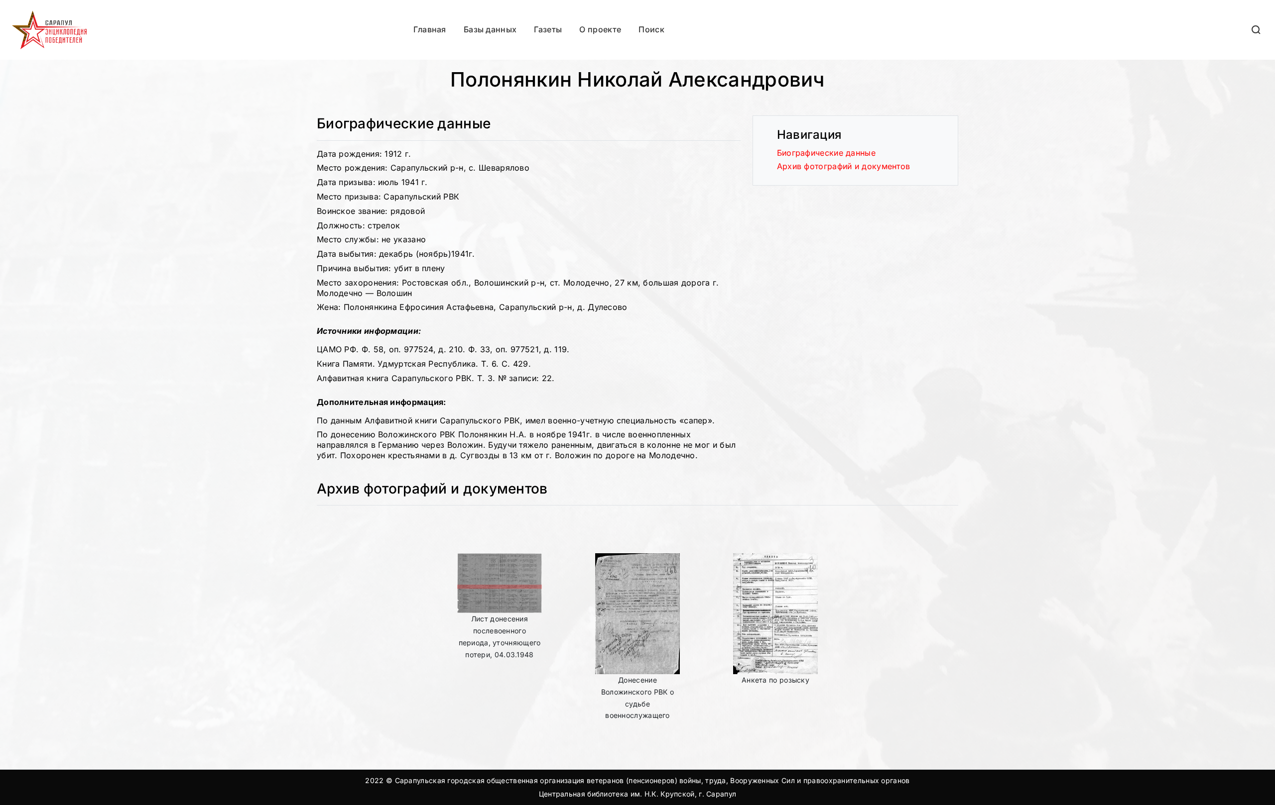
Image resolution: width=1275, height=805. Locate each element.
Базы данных (490, 29)
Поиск (651, 29)
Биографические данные (826, 153)
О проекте (600, 29)
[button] (1256, 29)
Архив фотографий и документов (843, 166)
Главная (429, 29)
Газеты (548, 29)
